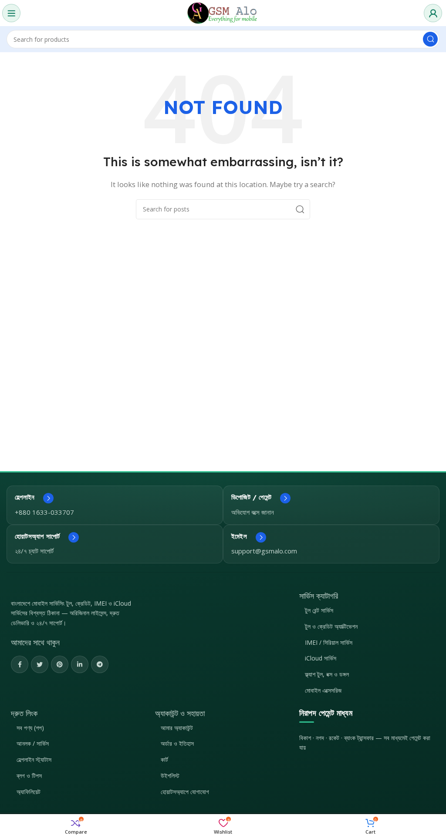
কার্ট (164, 759)
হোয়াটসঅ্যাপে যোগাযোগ (185, 792)
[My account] (433, 13)
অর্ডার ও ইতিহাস (177, 743)
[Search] (430, 39)
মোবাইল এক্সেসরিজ (323, 690)
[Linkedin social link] (79, 664)
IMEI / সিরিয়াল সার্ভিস (328, 642)
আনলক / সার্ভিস (33, 743)
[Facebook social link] (19, 664)
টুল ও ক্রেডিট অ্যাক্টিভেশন (331, 626)
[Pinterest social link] (59, 664)
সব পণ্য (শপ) (30, 728)
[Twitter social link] (39, 664)
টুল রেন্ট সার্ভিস (319, 610)
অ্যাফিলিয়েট (29, 792)
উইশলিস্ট (170, 775)
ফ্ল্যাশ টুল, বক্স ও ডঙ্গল (327, 674)
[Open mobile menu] (11, 13)
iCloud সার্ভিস (320, 658)
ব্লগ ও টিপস (29, 775)
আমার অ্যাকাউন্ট (177, 728)
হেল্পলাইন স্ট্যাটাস (34, 759)
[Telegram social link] (99, 664)
